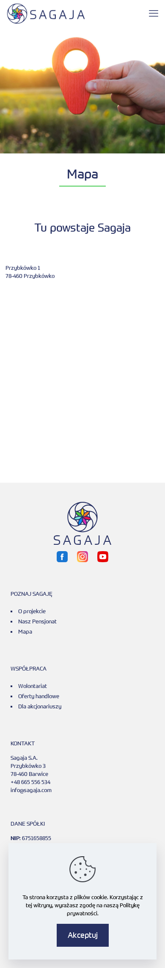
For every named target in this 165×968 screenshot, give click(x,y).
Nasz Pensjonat (37, 621)
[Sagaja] (45, 12)
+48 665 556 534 (30, 781)
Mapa (25, 631)
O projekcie (32, 611)
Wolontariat (32, 685)
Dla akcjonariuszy (39, 706)
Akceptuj (83, 935)
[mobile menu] (153, 13)
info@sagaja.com (31, 790)
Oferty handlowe (38, 696)
